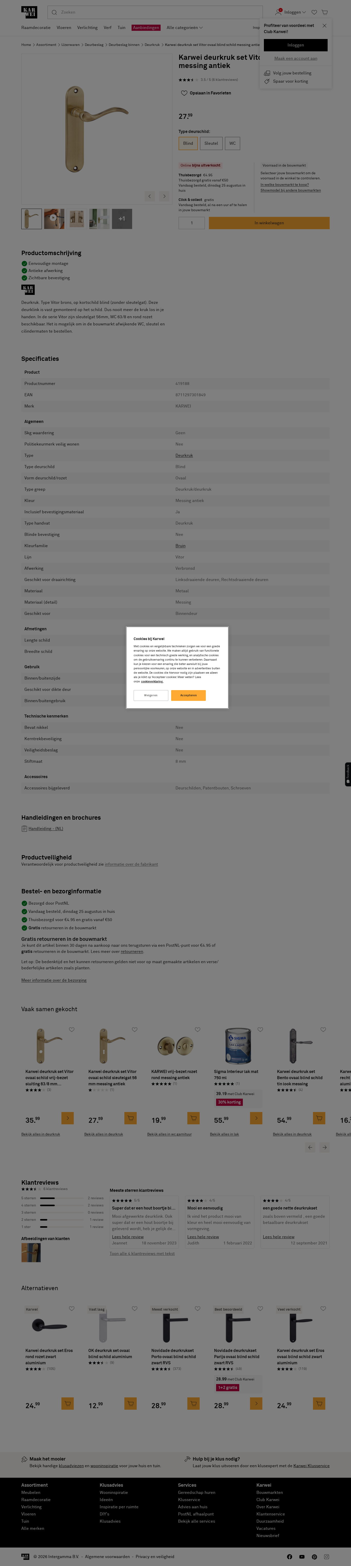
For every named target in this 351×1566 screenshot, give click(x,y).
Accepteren (188, 695)
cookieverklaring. (152, 681)
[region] (177, 667)
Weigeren (151, 695)
